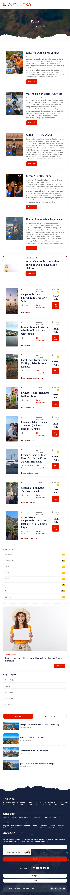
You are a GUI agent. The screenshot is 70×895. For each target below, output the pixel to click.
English (35, 876)
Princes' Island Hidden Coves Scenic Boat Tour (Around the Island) (34, 458)
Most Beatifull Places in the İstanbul (34, 750)
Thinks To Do (9, 680)
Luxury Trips (50, 803)
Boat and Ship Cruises (31, 473)
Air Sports (26, 313)
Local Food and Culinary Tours (33, 378)
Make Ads (31, 273)
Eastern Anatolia (61, 827)
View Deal (55, 305)
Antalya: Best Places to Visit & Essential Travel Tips (40, 725)
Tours (33, 26)
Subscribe (35, 859)
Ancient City (34, 561)
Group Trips (56, 803)
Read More (31, 81)
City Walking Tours (29, 345)
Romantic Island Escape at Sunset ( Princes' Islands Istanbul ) (34, 425)
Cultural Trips (15, 803)
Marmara (26, 826)
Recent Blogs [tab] (50, 716)
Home (27, 26)
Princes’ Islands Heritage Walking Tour (35, 394)
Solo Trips (45, 803)
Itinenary (8, 686)
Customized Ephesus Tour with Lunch (32, 489)
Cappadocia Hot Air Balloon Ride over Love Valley (34, 298)
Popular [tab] (18, 716)
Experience (9, 692)
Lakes (34, 573)
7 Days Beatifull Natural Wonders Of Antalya (37, 764)
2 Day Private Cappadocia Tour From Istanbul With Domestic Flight (34, 522)
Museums (34, 555)
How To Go (9, 698)
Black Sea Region (43, 827)
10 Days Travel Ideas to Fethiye (32, 737)
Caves (34, 567)
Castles (34, 579)
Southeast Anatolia (52, 827)
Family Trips (31, 803)
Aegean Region (6, 827)
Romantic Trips (38, 803)
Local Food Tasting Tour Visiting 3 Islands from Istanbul (34, 363)
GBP (35, 881)
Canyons (34, 597)
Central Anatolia (35, 827)
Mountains (34, 585)
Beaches (34, 591)
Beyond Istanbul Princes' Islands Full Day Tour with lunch (34, 330)
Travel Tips (9, 704)
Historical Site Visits (30, 503)
